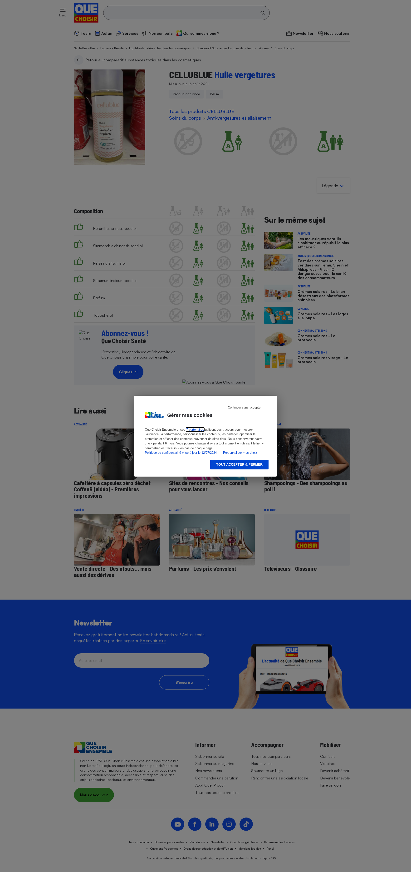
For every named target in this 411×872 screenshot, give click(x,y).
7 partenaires (195, 429)
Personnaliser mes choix (240, 452)
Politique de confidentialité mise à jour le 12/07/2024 (181, 452)
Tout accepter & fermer (239, 464)
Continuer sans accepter (244, 407)
